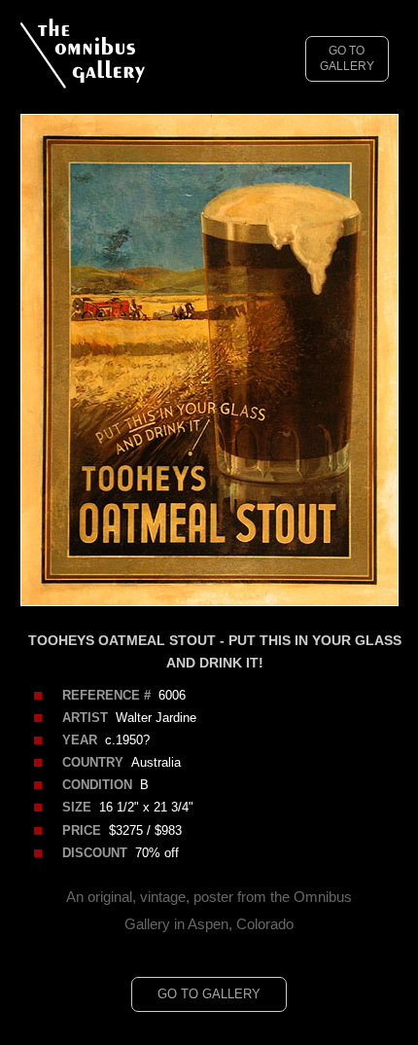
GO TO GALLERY (347, 59)
